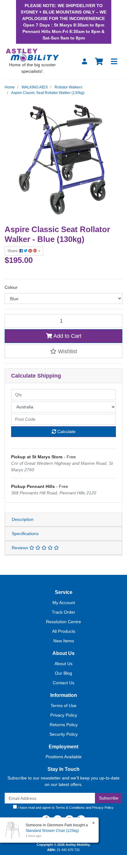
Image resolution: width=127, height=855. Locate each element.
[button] (63, 351)
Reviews (20, 547)
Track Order (63, 612)
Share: (13, 251)
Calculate (66, 431)
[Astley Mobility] (32, 54)
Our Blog (63, 673)
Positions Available (64, 756)
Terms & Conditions (70, 807)
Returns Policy (64, 724)
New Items (63, 640)
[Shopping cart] (99, 61)
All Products (63, 631)
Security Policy (63, 734)
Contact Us (63, 682)
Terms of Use (63, 705)
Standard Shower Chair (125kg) (52, 830)
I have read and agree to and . (65, 807)
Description (23, 519)
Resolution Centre (63, 621)
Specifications (25, 533)
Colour (11, 287)
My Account (63, 602)
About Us (63, 663)
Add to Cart (66, 336)
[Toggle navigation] (114, 61)
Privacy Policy (63, 715)
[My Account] (84, 61)
